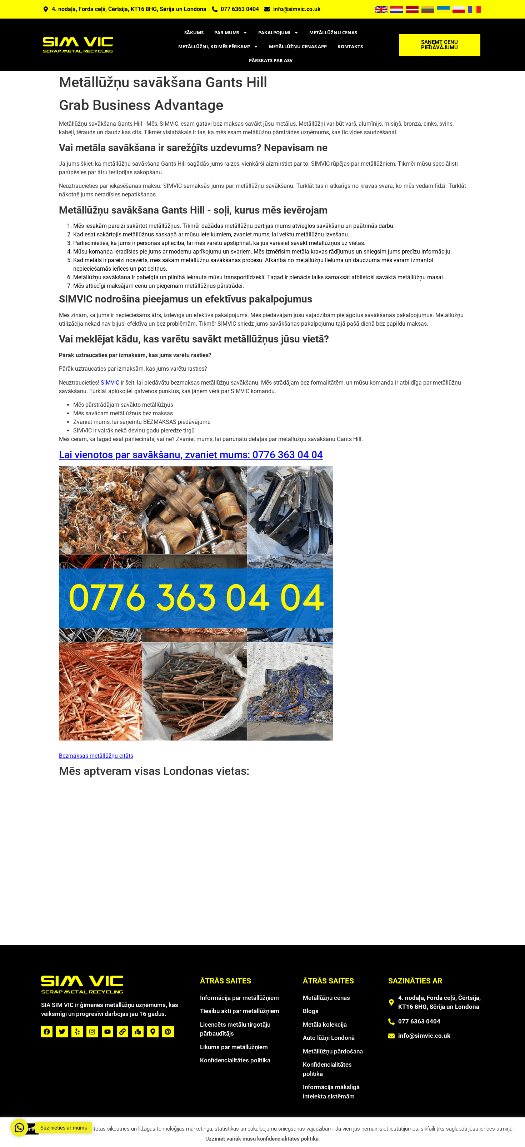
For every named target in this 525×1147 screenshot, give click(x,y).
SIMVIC (110, 382)
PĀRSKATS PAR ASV (270, 60)
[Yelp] (77, 1031)
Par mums (226, 32)
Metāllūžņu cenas (333, 32)
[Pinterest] (168, 1031)
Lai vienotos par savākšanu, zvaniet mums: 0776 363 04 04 (191, 455)
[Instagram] (92, 1031)
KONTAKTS (350, 46)
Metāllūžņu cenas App (298, 46)
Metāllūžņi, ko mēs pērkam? (214, 46)
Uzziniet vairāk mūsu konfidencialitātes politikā (262, 1139)
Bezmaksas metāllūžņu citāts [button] (96, 755)
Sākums (194, 32)
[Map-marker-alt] (153, 1031)
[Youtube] (107, 1031)
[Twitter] (62, 1031)
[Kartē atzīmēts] (137, 1031)
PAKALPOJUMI (274, 32)
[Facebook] (46, 1031)
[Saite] (122, 1031)
